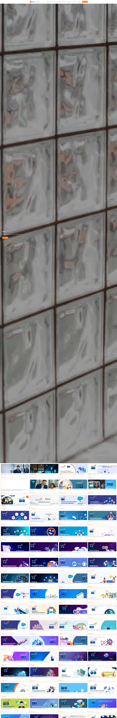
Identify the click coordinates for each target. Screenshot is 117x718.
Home (47, 1)
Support (79, 1)
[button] (51, 2)
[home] (34, 1)
